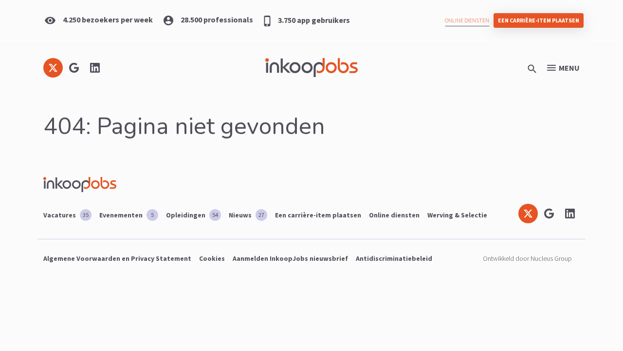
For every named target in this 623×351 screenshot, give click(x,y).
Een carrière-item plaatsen (538, 20)
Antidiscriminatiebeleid (394, 258)
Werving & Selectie (457, 215)
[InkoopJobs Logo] (311, 67)
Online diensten (467, 20)
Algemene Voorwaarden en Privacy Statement (117, 258)
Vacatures (66, 215)
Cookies (212, 258)
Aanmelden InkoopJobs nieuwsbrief (290, 258)
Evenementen (126, 215)
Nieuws (246, 215)
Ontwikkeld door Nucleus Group (527, 258)
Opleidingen (192, 215)
